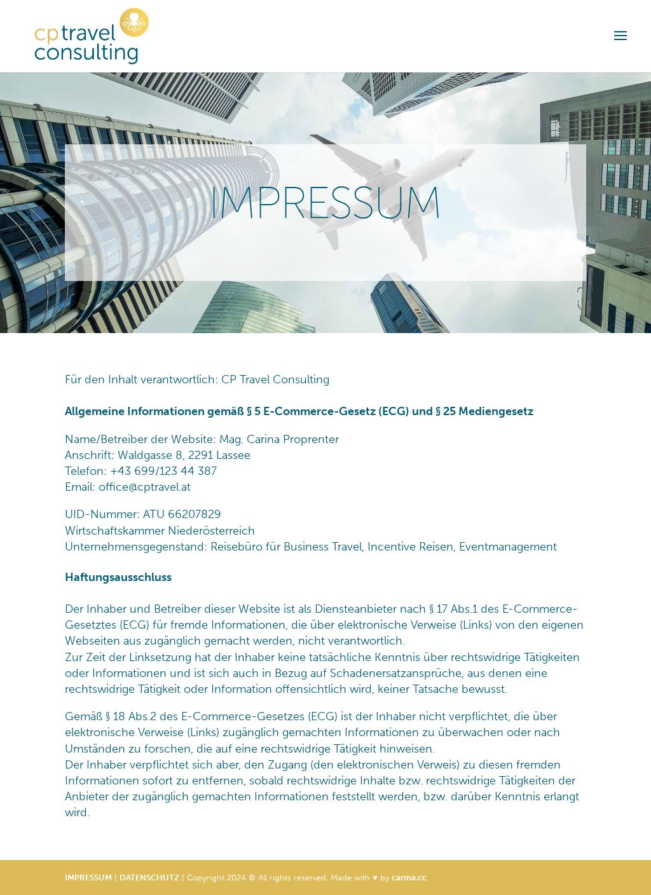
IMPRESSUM (88, 877)
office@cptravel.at (145, 487)
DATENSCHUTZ (149, 877)
